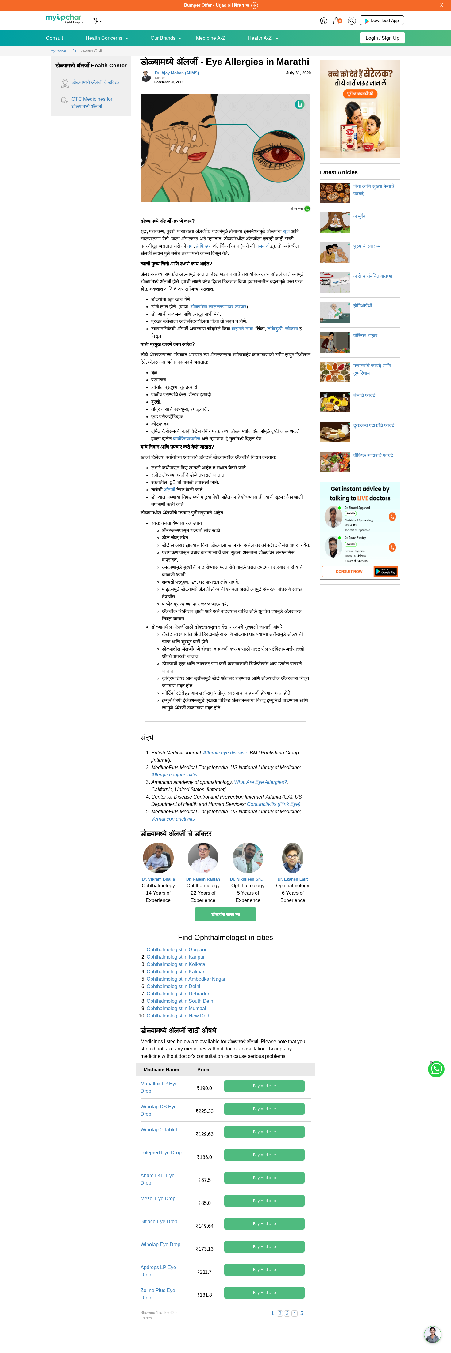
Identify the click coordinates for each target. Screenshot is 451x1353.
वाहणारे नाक (242, 328)
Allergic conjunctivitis (174, 774)
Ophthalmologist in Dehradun (178, 993)
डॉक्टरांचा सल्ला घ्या (225, 914)
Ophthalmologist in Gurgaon (177, 949)
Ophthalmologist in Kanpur (176, 957)
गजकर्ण (262, 246)
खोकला (291, 328)
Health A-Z (260, 37)
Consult (54, 37)
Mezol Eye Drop (158, 1198)
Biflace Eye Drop (159, 1221)
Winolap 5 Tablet (159, 1129)
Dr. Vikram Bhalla (158, 879)
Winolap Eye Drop (160, 1244)
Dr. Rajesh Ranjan (203, 879)
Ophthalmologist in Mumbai (176, 1008)
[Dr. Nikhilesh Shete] (248, 859)
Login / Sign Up (382, 37)
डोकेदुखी (275, 328)
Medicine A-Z (210, 37)
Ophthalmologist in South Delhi (180, 1001)
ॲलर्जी (169, 489)
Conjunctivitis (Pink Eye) (273, 804)
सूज (286, 231)
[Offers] (323, 20)
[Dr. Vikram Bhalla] (158, 859)
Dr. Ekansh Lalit (293, 879)
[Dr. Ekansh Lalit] (292, 859)
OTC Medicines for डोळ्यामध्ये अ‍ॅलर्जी (91, 102)
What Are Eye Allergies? (260, 782)
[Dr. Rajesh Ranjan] (203, 859)
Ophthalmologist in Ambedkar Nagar (186, 979)
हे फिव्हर (203, 246)
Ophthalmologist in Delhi (173, 986)
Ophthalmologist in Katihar (175, 971)
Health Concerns (104, 37)
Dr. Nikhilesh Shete (248, 879)
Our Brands (163, 37)
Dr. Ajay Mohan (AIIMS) (177, 75)
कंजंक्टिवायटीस (186, 438)
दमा (190, 246)
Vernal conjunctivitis (173, 818)
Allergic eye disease (225, 752)
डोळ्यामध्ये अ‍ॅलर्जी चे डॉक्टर (96, 82)
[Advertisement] (225, 1339)
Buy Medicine (264, 1086)
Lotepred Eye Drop (161, 1152)
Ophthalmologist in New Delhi (179, 1015)
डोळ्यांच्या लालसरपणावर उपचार (218, 306)
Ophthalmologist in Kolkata (176, 964)
